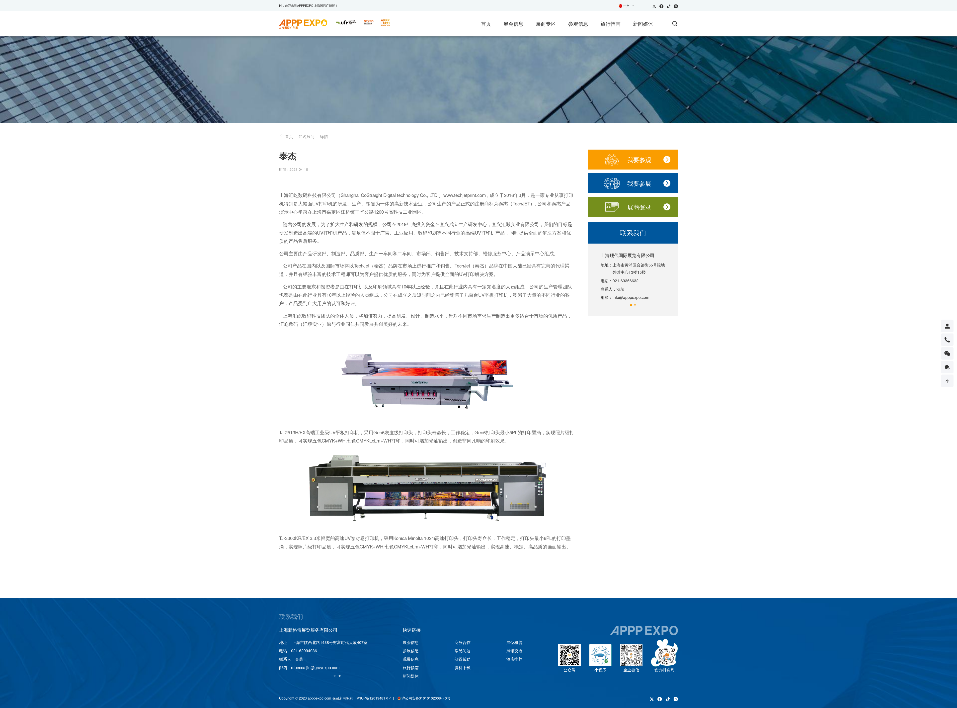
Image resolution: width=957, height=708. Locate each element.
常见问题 (463, 650)
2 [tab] (339, 675)
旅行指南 (611, 23)
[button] (631, 305)
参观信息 (578, 23)
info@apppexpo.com (631, 297)
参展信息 (411, 650)
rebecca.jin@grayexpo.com (315, 667)
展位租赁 (514, 642)
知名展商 (307, 136)
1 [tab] (334, 675)
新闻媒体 (643, 23)
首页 (486, 23)
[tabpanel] (337, 649)
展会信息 (513, 23)
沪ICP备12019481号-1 (374, 698)
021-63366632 (625, 280)
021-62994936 (304, 650)
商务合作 (463, 642)
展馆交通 (514, 650)
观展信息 (411, 659)
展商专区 (546, 23)
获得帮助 (463, 659)
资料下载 (463, 667)
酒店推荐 (514, 659)
